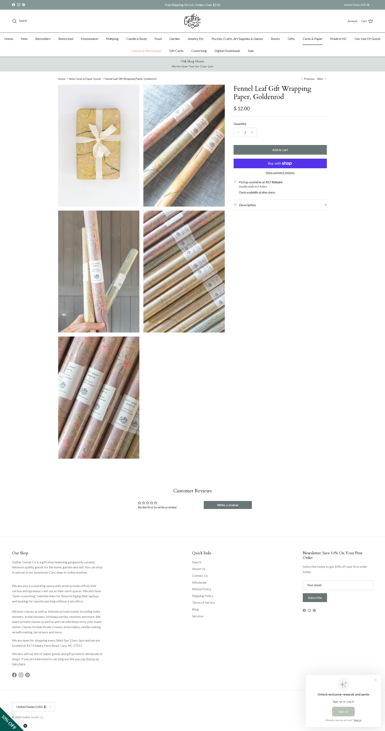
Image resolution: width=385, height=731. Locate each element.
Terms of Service (203, 602)
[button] (12, 719)
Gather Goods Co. (33, 717)
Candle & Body (136, 39)
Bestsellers (43, 39)
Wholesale (199, 582)
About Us (198, 569)
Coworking (199, 51)
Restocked (65, 39)
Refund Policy (201, 589)
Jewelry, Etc (195, 39)
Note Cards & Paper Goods (85, 78)
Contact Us (200, 575)
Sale (251, 51)
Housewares (89, 39)
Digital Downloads (227, 51)
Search (196, 562)
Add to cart (280, 150)
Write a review (227, 505)
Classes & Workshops (146, 51)
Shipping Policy (202, 596)
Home (8, 39)
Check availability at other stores (257, 192)
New (24, 39)
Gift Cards (176, 51)
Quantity (240, 124)
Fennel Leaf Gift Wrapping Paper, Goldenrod (130, 78)
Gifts (291, 39)
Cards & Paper (312, 39)
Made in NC (338, 39)
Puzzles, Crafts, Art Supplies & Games (237, 39)
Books (275, 39)
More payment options (280, 172)
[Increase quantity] (253, 132)
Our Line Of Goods (368, 39)
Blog (195, 609)
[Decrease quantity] (237, 132)
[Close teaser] (25, 726)
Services (198, 616)
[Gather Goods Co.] (192, 21)
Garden (174, 39)
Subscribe (315, 597)
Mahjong (112, 39)
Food (158, 39)
